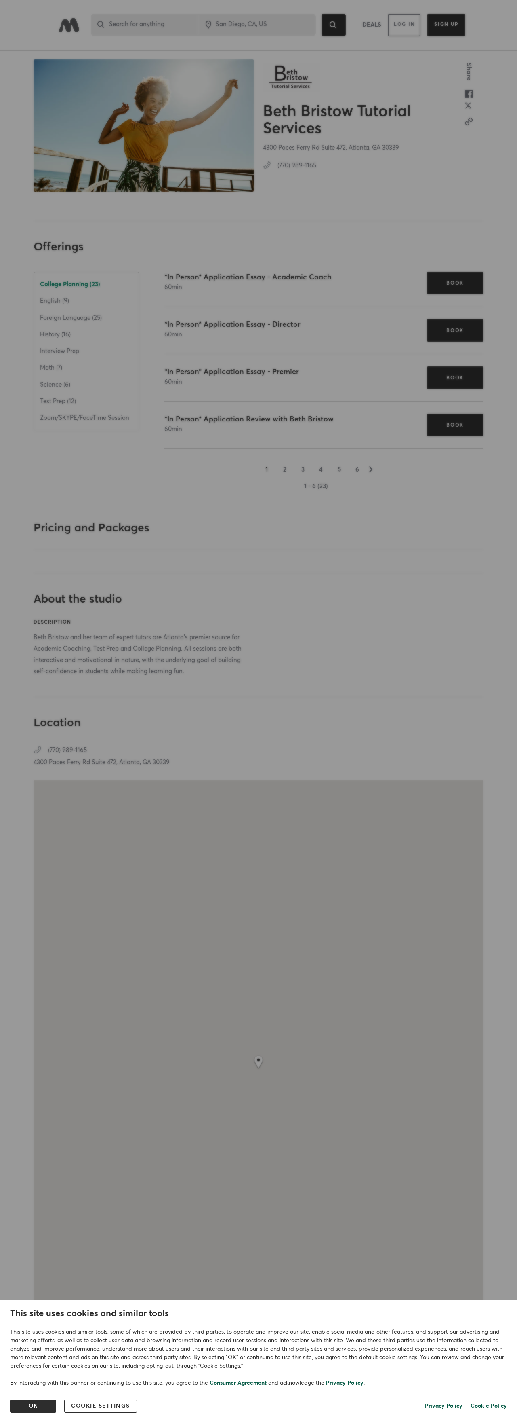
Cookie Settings (100, 1406)
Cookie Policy (489, 1406)
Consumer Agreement (238, 1383)
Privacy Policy (345, 1383)
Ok (33, 1406)
